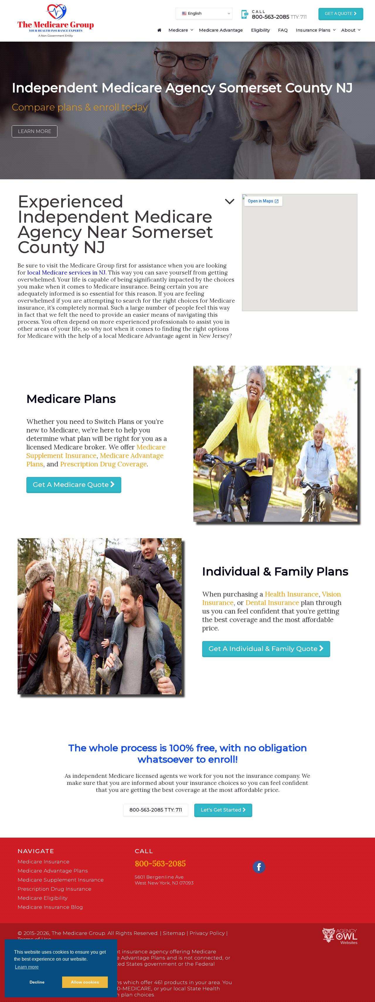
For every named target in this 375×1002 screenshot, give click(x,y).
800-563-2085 (155, 810)
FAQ (283, 30)
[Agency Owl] (339, 936)
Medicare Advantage (221, 30)
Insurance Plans (313, 30)
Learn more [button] (27, 966)
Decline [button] (37, 982)
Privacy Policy (207, 933)
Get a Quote (338, 13)
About (348, 30)
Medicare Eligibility (42, 898)
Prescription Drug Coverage (103, 464)
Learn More (34, 131)
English (194, 13)
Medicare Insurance (43, 861)
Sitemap (174, 933)
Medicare (178, 30)
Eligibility (260, 30)
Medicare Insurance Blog (50, 907)
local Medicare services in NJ (66, 272)
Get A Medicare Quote (71, 484)
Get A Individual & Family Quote (263, 649)
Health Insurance (291, 594)
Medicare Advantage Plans (53, 871)
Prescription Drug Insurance (54, 889)
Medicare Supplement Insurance (96, 451)
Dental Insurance (272, 602)
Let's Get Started (221, 810)
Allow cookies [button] (85, 982)
